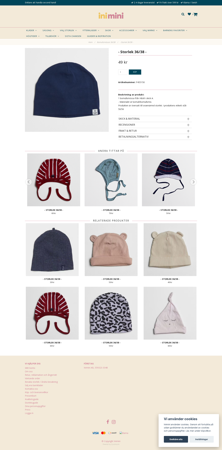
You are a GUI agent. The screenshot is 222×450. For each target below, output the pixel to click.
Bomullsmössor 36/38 (107, 42)
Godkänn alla (175, 439)
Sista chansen (73, 36)
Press (27, 409)
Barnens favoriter (174, 30)
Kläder (30, 30)
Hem (91, 42)
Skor (108, 30)
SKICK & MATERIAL (129, 118)
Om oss (29, 371)
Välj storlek (67, 30)
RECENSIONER (127, 125)
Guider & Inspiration (99, 36)
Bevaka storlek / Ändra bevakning (41, 381)
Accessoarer (127, 30)
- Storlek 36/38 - (127, 42)
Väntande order (32, 378)
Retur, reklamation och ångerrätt (41, 374)
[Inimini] (111, 15)
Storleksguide (31, 402)
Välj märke (149, 30)
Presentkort (30, 395)
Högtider (32, 36)
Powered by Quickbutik (111, 444)
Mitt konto (30, 367)
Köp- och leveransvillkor (36, 392)
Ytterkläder (90, 30)
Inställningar (201, 439)
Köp (135, 72)
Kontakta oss (31, 388)
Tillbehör (51, 36)
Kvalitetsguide (32, 399)
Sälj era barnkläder (34, 385)
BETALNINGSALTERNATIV (134, 136)
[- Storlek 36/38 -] (67, 90)
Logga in (29, 413)
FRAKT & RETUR (128, 131)
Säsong (48, 30)
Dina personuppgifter (35, 406)
